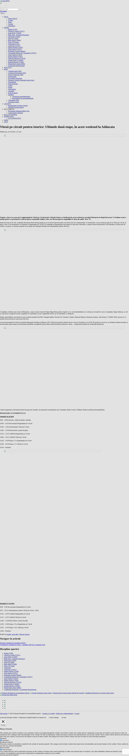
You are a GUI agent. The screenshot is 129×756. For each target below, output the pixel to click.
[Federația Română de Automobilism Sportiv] (5, 1)
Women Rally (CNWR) (15, 60)
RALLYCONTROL (10, 115)
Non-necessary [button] (4, 747)
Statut (10, 22)
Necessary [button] (3, 738)
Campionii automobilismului (21, 96)
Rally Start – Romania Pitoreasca (18, 35)
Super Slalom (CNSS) (15, 55)
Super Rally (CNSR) (14, 33)
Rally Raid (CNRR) (14, 40)
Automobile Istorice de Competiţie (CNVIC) (22, 53)
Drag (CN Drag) (13, 42)
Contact (10, 20)
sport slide (15, 634)
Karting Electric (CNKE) (16, 62)
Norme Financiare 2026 (15, 75)
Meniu (2, 13)
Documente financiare (15, 78)
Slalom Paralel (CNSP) (15, 47)
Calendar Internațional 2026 (17, 73)
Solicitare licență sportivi (16, 107)
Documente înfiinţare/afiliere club (18, 111)
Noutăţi (8, 634)
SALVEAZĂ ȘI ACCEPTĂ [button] (9, 755)
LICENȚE (7, 104)
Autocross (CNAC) (14, 46)
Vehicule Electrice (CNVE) (16, 58)
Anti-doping (12, 89)
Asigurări (11, 91)
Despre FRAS (12, 18)
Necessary (5, 740)
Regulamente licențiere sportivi (18, 105)
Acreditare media (13, 102)
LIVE (6, 122)
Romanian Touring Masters (16, 51)
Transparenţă (12, 76)
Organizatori (12, 82)
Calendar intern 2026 (14, 71)
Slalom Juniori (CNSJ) (15, 57)
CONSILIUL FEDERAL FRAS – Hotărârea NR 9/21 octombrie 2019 (22, 645)
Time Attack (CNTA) (15, 49)
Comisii (10, 24)
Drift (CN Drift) (13, 38)
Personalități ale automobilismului (22, 98)
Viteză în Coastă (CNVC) (16, 31)
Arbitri (10, 86)
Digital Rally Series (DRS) (16, 64)
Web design (3, 713)
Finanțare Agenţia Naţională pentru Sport (21, 80)
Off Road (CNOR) (14, 37)
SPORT (6, 28)
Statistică (11, 95)
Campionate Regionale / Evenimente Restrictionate (20, 689)
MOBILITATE (9, 116)
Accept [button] (63, 717)
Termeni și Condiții (48, 713)
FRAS (6, 17)
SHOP (6, 120)
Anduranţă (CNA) (14, 44)
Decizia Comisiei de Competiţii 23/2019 (12, 643)
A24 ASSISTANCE (14, 118)
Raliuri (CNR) (12, 29)
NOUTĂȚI (7, 67)
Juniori (10, 87)
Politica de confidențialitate (64, 713)
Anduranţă (7, 668)
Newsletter (3, 11)
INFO (6, 69)
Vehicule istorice (24, 634)
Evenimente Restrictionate (16, 66)
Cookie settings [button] (54, 717)
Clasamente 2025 (13, 100)
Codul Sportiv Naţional (15, 113)
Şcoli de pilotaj (13, 93)
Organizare (11, 26)
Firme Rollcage (13, 84)
